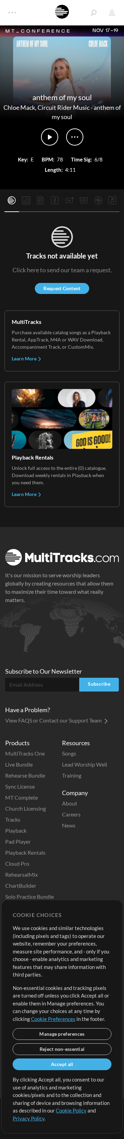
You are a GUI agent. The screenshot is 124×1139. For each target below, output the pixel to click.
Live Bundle (19, 764)
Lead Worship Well (84, 764)
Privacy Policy (28, 1118)
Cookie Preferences (53, 1019)
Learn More (25, 358)
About (69, 803)
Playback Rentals (25, 852)
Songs (69, 753)
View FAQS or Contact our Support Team (54, 720)
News (68, 825)
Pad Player (18, 841)
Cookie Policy (71, 1110)
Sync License (20, 786)
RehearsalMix (21, 874)
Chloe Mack (19, 107)
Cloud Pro (17, 863)
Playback (16, 830)
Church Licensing (25, 808)
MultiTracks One (25, 753)
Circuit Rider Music (64, 107)
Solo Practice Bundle (29, 896)
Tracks (12, 819)
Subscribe (99, 684)
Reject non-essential (62, 1049)
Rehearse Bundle (25, 775)
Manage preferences (61, 1034)
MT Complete (21, 797)
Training (71, 775)
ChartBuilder (20, 885)
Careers (71, 814)
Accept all (62, 1064)
